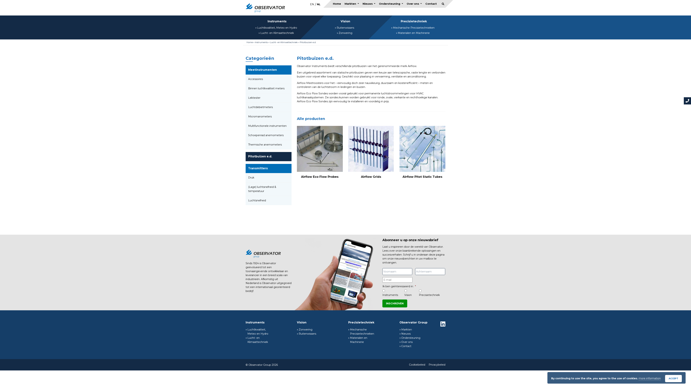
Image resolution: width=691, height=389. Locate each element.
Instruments (277, 21)
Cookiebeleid (417, 364)
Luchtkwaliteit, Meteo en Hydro (277, 27)
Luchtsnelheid (257, 200)
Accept (673, 378)
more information (650, 378)
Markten (351, 3)
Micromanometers (260, 116)
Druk (251, 177)
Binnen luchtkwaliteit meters (266, 88)
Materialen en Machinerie (414, 33)
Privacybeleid (437, 364)
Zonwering (345, 33)
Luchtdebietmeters (260, 107)
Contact (431, 3)
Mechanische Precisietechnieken (414, 27)
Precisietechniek (414, 21)
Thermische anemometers (265, 144)
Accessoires (255, 79)
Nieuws (368, 3)
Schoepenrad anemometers (266, 135)
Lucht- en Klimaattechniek (277, 33)
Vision (345, 21)
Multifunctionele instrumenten (267, 126)
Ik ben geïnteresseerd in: (399, 286)
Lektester (254, 97)
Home (337, 3)
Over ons (413, 3)
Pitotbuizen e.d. (260, 156)
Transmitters (258, 168)
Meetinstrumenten (262, 69)
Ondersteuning (390, 3)
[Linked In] (442, 324)
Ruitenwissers (345, 27)
